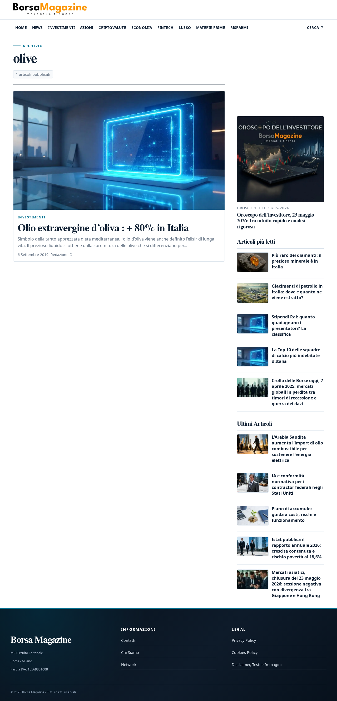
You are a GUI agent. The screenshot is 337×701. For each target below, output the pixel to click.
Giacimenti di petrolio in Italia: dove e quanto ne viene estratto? (297, 292)
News (37, 27)
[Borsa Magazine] (50, 10)
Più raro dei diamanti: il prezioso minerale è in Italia (296, 261)
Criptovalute (112, 27)
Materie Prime (210, 27)
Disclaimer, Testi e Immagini (257, 664)
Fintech (165, 27)
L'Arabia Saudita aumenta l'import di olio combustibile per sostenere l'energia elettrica (297, 448)
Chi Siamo (130, 652)
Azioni (86, 27)
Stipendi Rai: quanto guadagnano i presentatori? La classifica (293, 325)
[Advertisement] (280, 75)
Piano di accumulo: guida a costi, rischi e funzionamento (294, 514)
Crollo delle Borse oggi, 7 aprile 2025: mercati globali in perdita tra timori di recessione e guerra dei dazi (297, 392)
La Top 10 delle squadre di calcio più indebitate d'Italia (296, 355)
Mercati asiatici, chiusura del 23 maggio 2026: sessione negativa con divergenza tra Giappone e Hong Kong (296, 583)
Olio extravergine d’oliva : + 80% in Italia (103, 227)
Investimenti (61, 27)
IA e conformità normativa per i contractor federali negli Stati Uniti (297, 484)
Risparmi (239, 27)
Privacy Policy (244, 640)
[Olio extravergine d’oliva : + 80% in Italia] (119, 150)
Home (21, 27)
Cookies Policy (244, 652)
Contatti (128, 640)
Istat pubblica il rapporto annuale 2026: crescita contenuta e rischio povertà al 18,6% (296, 548)
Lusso (185, 27)
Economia (141, 27)
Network (128, 664)
